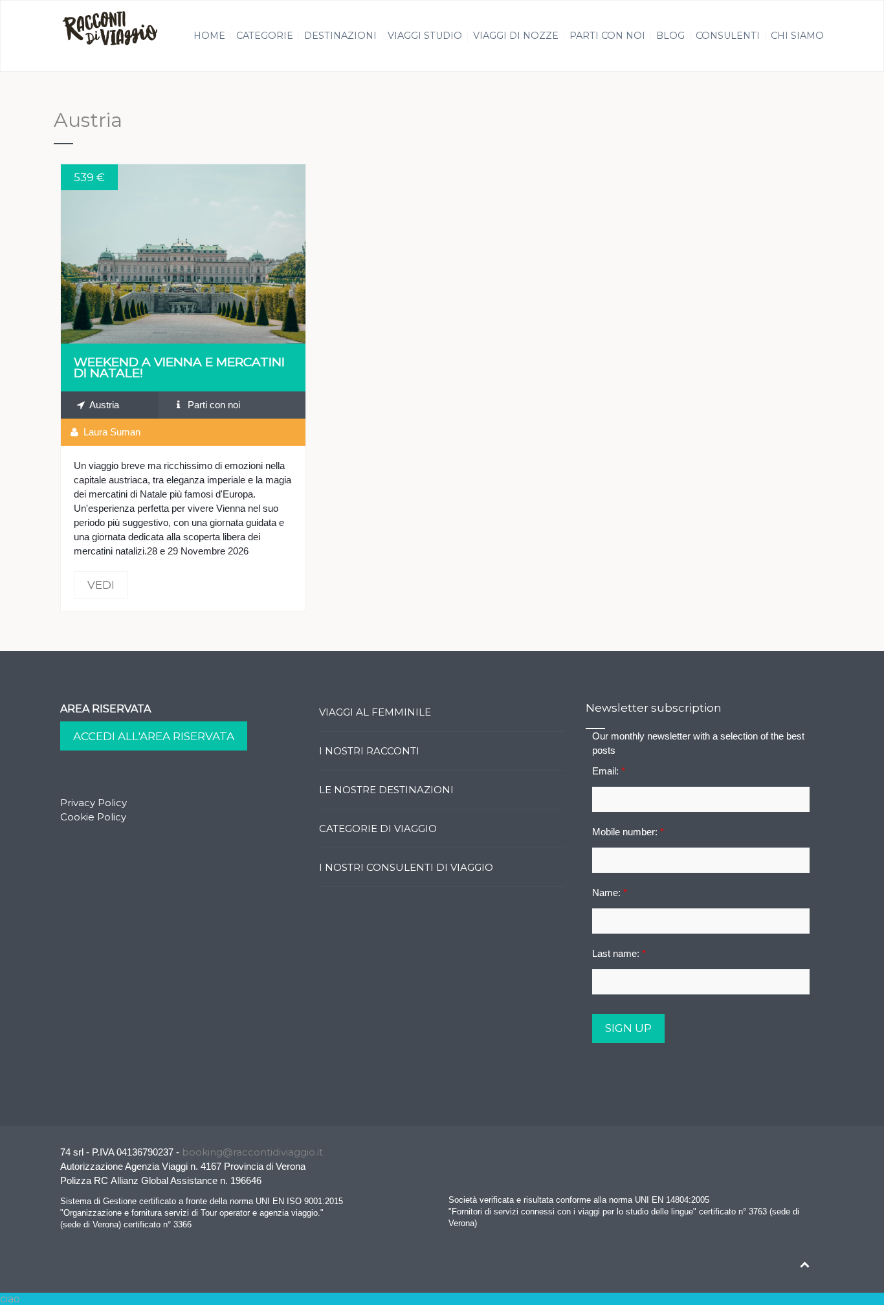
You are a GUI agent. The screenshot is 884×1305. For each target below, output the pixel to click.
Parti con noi (607, 35)
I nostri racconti (369, 751)
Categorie (264, 35)
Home (209, 35)
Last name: (619, 953)
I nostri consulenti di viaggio (406, 867)
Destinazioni (340, 35)
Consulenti (728, 35)
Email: (608, 770)
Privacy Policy (93, 802)
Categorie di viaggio (378, 828)
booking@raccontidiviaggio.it (252, 1152)
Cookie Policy (93, 817)
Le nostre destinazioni (386, 790)
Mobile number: (628, 831)
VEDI (183, 253)
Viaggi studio (425, 35)
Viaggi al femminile (375, 712)
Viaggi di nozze (515, 35)
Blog (670, 35)
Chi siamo (797, 35)
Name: (609, 892)
